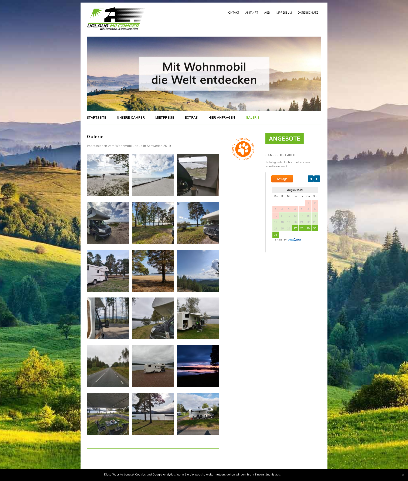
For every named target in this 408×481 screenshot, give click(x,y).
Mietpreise (164, 118)
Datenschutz (308, 12)
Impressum (284, 12)
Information (296, 474)
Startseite (96, 118)
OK (285, 474)
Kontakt (233, 12)
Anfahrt (251, 12)
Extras (191, 118)
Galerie (253, 118)
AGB (267, 12)
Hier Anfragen (221, 118)
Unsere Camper (131, 118)
